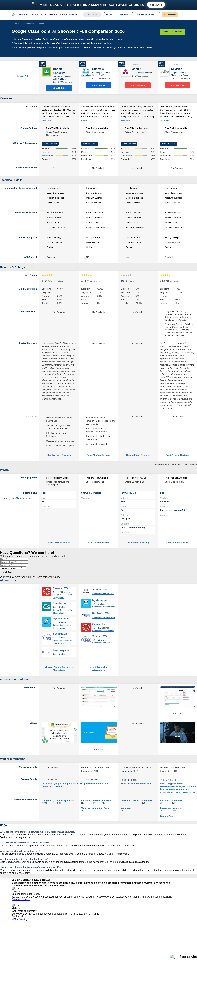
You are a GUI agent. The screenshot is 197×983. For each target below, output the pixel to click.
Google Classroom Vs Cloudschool (62, 611)
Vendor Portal (18, 942)
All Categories (18, 936)
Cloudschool (60, 603)
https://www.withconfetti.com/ (136, 783)
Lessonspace (61, 650)
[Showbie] (86, 71)
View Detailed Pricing (59, 542)
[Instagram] (172, 936)
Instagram (126, 808)
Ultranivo (52, 945)
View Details (59, 88)
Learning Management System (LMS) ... (62, 77)
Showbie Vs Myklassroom (103, 607)
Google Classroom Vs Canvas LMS (62, 596)
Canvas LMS (60, 588)
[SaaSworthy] (45, 14)
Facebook (107, 800)
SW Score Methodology (23, 950)
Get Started (156, 5)
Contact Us (17, 956)
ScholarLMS (60, 633)
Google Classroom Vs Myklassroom (62, 626)
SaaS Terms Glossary (22, 953)
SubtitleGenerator (56, 953)
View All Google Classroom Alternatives (59, 668)
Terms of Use (41, 936)
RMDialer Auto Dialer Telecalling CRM (66, 947)
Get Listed (18, 916)
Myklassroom (61, 618)
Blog (14, 947)
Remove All (21, 76)
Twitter (96, 800)
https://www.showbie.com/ (95, 783)
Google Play (48, 800)
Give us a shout (21, 899)
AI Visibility (170, 14)
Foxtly (51, 956)
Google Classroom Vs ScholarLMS (62, 641)
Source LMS (99, 589)
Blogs (109, 14)
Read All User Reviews (59, 455)
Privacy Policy (41, 933)
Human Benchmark (57, 950)
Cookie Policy (41, 939)
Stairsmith (53, 933)
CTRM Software (97, 939)
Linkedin (85, 800)
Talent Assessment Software (103, 953)
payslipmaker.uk (56, 942)
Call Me (7, 572)
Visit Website (138, 85)
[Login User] (181, 14)
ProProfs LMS (100, 613)
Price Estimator (19, 939)
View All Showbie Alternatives (98, 668)
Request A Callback (172, 32)
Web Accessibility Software (103, 950)
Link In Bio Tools (98, 947)
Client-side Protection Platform (104, 945)
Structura (52, 939)
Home (14, 23)
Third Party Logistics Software (104, 936)
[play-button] (77, 723)
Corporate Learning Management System (180, 74)
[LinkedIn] (170, 936)
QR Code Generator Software (104, 942)
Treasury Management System (105, 956)
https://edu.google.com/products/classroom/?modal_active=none (66, 784)
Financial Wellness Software (103, 959)
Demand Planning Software (103, 933)
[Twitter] (169, 936)
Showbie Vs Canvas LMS (103, 631)
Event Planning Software (142, 73)
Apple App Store (65, 800)
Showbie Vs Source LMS (103, 594)
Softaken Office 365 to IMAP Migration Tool (69, 959)
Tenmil (51, 936)
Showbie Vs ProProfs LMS (103, 617)
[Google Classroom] (46, 71)
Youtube (85, 808)
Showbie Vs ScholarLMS (103, 643)
